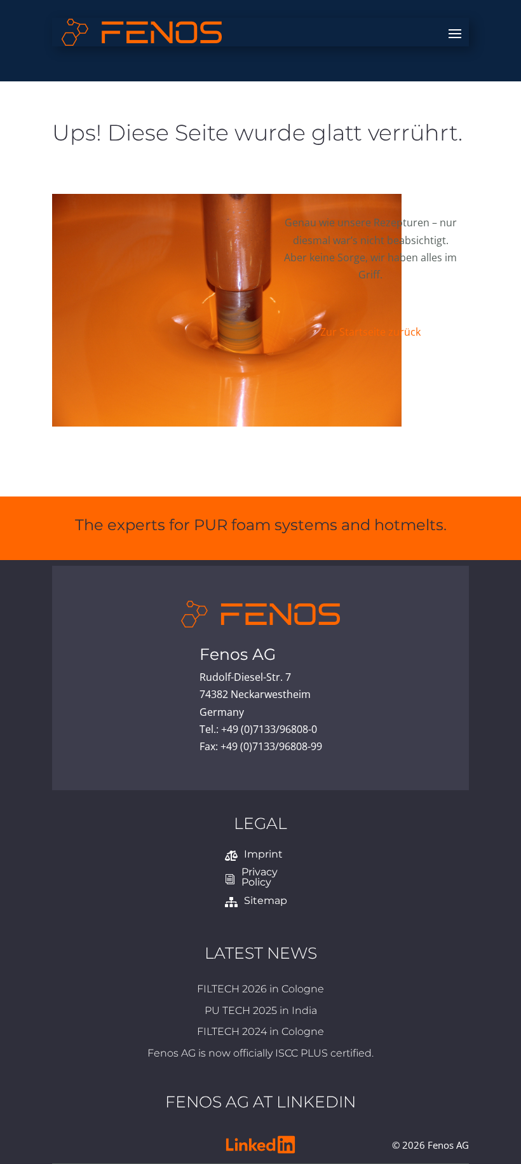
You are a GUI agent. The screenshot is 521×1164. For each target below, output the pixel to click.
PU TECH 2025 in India (261, 993)
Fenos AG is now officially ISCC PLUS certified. (260, 1036)
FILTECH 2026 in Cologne (260, 972)
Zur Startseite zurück (370, 332)
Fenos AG (260, 654)
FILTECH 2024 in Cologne (260, 1014)
